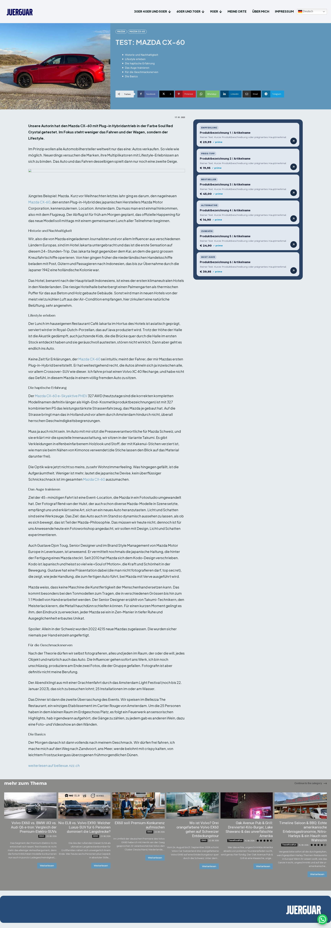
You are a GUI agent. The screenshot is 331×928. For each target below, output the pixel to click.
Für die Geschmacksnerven (141, 72)
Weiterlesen (47, 865)
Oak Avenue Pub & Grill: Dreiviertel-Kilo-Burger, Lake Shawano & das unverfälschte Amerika (249, 829)
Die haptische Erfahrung (140, 63)
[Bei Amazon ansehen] (293, 141)
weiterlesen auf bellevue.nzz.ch (54, 765)
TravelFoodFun (235, 840)
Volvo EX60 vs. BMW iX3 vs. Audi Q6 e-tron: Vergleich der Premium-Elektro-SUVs (34, 827)
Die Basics (131, 76)
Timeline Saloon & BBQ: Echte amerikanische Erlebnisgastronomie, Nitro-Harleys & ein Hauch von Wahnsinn (303, 831)
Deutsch (307, 11)
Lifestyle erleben (135, 59)
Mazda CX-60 (137, 31)
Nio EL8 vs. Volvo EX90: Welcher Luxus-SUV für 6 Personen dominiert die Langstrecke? (84, 827)
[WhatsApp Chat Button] (322, 919)
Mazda (121, 31)
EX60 (41, 836)
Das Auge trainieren (137, 67)
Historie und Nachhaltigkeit (141, 54)
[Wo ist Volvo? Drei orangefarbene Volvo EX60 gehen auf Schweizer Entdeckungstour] (192, 805)
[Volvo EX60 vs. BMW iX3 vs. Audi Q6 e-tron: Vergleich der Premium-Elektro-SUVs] (30, 805)
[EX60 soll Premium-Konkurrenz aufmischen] (138, 805)
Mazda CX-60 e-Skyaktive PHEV (61, 396)
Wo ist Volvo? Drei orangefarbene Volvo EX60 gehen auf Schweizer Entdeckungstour (198, 829)
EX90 (95, 836)
